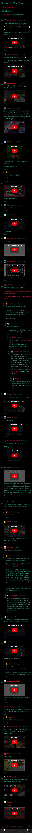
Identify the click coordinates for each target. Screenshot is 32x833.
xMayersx (9, 214)
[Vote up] (2, 20)
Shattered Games (12, 501)
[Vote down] (2, 22)
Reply (5, 50)
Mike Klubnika (14, 595)
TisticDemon (10, 776)
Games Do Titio (11, 261)
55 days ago (18, 20)
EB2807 (9, 141)
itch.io (3, 826)
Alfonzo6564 (10, 547)
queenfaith (10, 417)
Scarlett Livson (11, 83)
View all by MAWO (10, 826)
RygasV (9, 521)
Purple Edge (10, 181)
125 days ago (18, 54)
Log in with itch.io (7, 14)
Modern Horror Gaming (13, 440)
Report (16, 826)
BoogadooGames (12, 726)
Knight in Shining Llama (13, 681)
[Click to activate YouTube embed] (14, 43)
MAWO (10, 172)
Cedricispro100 (11, 238)
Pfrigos (9, 108)
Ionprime (9, 467)
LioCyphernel (10, 20)
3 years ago (16, 214)
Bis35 (8, 753)
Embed (20, 826)
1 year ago (14, 108)
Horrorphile (10, 706)
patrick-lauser (11, 285)
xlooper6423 (10, 642)
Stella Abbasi (10, 616)
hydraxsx (9, 394)
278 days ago (20, 83)
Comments (27, 832)
